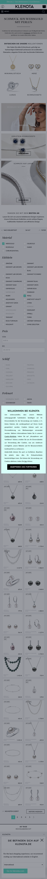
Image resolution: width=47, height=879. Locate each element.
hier (25, 461)
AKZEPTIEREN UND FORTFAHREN (23, 467)
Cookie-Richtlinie (10, 436)
